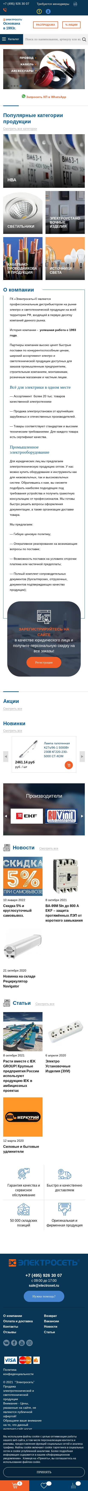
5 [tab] (20, 86)
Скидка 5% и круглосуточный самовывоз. (17, 910)
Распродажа (45, 24)
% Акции (71, 24)
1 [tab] (8, 86)
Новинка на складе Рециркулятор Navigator (19, 981)
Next (82, 756)
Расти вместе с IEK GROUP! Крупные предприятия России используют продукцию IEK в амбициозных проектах (21, 1075)
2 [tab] (11, 86)
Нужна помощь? (44, 1296)
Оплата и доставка (18, 1321)
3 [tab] (14, 86)
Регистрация (44, 662)
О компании (12, 1316)
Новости (50, 1326)
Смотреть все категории (20, 128)
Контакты (10, 1326)
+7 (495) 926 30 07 (16, 3)
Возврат (50, 1316)
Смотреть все (12, 708)
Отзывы (9, 1332)
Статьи (49, 1332)
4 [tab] (17, 86)
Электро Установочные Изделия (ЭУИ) (57, 1066)
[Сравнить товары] (73, 1485)
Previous (5, 756)
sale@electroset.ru (44, 1285)
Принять (44, 1472)
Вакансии (51, 1321)
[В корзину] (69, 765)
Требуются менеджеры (53, 4)
